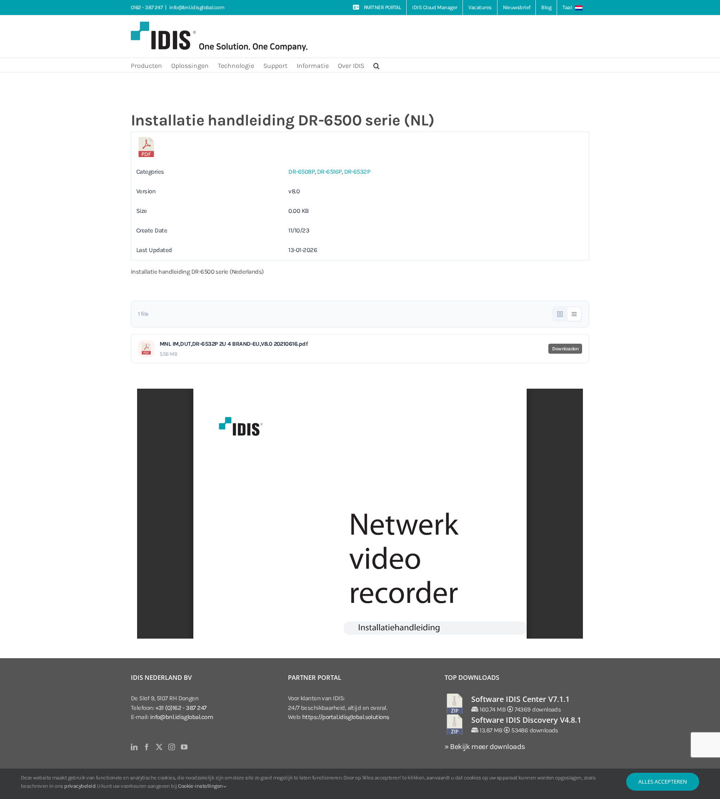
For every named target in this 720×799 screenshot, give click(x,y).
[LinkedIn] (134, 747)
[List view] (574, 314)
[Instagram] (171, 747)
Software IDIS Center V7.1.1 (520, 699)
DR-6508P (301, 171)
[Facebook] (146, 747)
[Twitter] (159, 747)
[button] (376, 65)
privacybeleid (79, 786)
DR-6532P (357, 171)
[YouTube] (184, 747)
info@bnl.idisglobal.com (196, 7)
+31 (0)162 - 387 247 (181, 708)
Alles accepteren (662, 781)
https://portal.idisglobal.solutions (346, 717)
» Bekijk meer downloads (485, 746)
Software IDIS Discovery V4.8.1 (526, 720)
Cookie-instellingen (201, 786)
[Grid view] (560, 314)
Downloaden (565, 349)
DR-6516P (329, 171)
